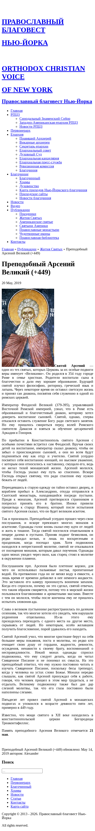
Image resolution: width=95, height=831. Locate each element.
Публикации (20, 210)
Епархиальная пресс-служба (40, 162)
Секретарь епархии (33, 146)
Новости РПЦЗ (30, 126)
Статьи (16, 798)
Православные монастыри (39, 230)
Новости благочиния (35, 198)
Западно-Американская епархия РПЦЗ (48, 122)
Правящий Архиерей (35, 138)
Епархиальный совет (35, 150)
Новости (17, 202)
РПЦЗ (15, 114)
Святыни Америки (33, 226)
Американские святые (36, 222)
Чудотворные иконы (34, 234)
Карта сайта (19, 806)
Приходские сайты (33, 194)
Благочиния (28, 170)
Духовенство (29, 186)
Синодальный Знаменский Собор (44, 118)
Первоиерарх (20, 130)
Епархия (17, 134)
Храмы (24, 182)
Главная (17, 111)
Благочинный (29, 178)
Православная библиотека (39, 238)
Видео (15, 206)
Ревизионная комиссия (36, 166)
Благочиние (19, 174)
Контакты (18, 242)
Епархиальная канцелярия (39, 158)
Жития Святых (30, 218)
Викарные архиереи (34, 142)
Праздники (27, 214)
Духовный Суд (30, 154)
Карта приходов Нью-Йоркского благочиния (53, 190)
